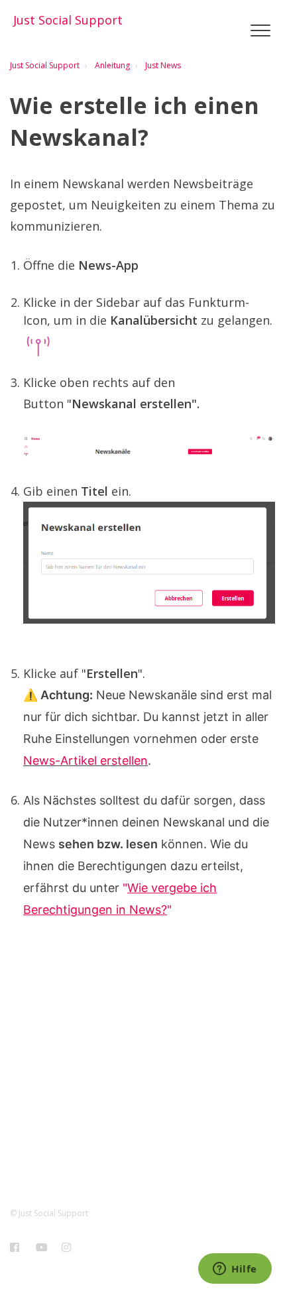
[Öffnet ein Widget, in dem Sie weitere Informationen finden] (235, 1269)
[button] (260, 31)
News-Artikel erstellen (85, 760)
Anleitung (112, 65)
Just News (163, 65)
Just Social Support (45, 65)
